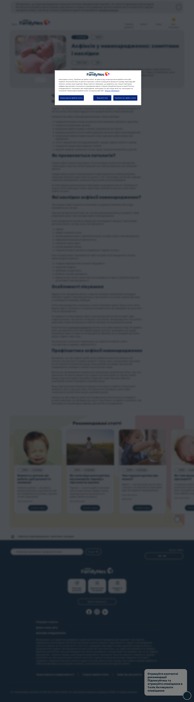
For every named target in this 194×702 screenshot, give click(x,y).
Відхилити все (102, 98)
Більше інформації (112, 91)
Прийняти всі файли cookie (125, 98)
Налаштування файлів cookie (71, 98)
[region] (98, 87)
